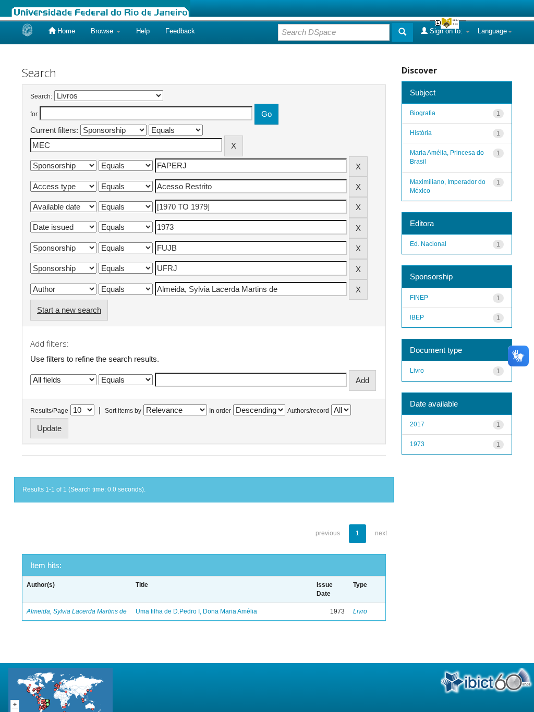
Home (65, 31)
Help (143, 31)
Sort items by (123, 410)
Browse (103, 31)
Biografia (422, 113)
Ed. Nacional (428, 244)
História (421, 133)
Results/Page (49, 410)
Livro (360, 611)
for (34, 114)
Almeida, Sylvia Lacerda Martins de (77, 611)
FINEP (419, 297)
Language (492, 31)
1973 (417, 444)
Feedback (180, 31)
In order (220, 410)
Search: (41, 96)
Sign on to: (446, 31)
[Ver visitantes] (60, 693)
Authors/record (308, 410)
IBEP (417, 317)
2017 (417, 424)
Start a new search (69, 309)
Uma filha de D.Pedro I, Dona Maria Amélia (196, 611)
